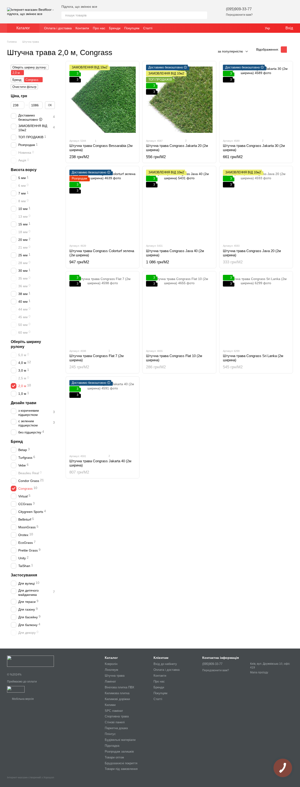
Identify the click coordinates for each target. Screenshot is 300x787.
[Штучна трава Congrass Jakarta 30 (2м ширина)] (256, 100)
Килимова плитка (117, 693)
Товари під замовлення (121, 769)
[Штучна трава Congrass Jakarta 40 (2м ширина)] (102, 415)
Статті (147, 28)
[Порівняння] (277, 11)
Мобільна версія (22, 699)
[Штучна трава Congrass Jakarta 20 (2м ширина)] (179, 100)
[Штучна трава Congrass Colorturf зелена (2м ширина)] (102, 205)
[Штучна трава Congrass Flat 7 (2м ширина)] (102, 310)
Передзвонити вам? (239, 14)
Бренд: (17, 80)
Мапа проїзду (259, 672)
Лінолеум (111, 669)
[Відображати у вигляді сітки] (284, 49)
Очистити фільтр (24, 87)
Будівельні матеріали (120, 740)
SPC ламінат (114, 710)
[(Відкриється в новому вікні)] (16, 689)
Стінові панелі (115, 722)
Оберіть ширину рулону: (29, 67)
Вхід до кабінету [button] (165, 664)
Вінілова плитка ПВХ (119, 687)
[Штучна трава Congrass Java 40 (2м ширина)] (179, 205)
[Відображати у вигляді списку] (290, 49)
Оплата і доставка (58, 28)
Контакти (82, 28)
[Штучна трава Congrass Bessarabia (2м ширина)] (102, 100)
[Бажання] (265, 11)
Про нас (99, 28)
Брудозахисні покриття (121, 763)
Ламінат (110, 681)
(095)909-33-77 (239, 9)
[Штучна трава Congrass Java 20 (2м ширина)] (256, 205)
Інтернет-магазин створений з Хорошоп (30, 777)
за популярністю (230, 51)
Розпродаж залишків (119, 751)
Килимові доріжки (117, 699)
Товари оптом (114, 757)
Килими (110, 705)
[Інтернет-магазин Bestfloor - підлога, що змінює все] (30, 661)
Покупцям (131, 28)
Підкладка (112, 745)
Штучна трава (114, 675)
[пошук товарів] (203, 15)
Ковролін (111, 664)
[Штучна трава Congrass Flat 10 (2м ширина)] (179, 310)
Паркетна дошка (116, 728)
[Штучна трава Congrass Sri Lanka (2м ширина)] (256, 310)
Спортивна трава (117, 716)
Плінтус (110, 734)
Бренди (114, 28)
